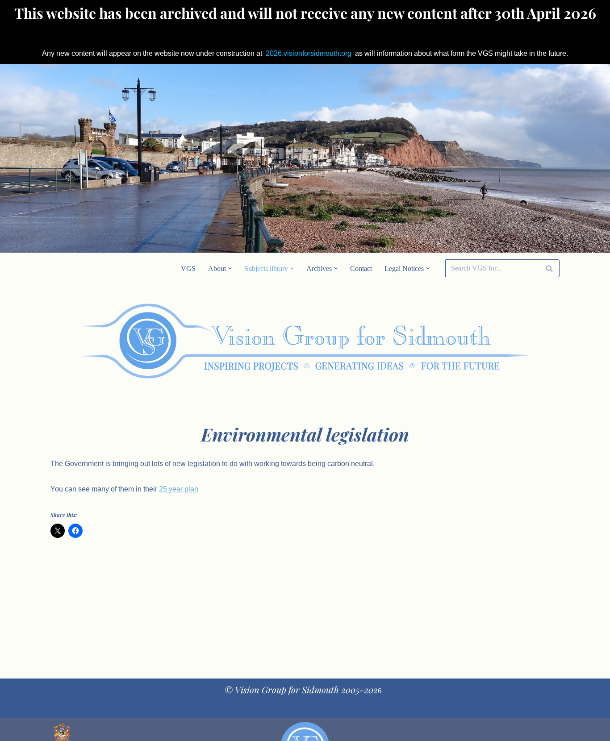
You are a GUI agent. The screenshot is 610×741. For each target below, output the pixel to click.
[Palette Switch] (488, 341)
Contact (361, 268)
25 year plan (178, 489)
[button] (230, 268)
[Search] (549, 268)
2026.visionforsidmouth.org (308, 53)
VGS (188, 268)
